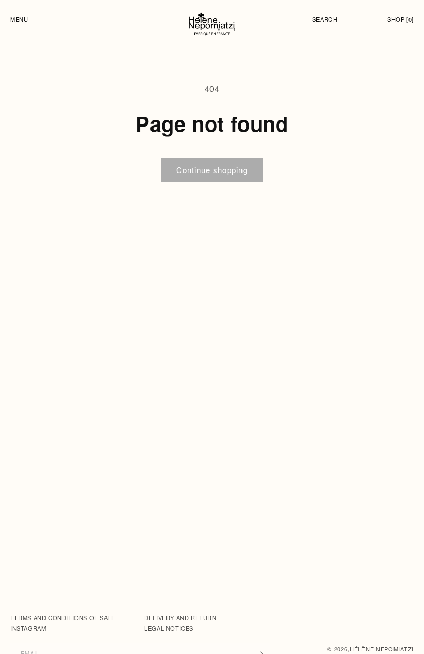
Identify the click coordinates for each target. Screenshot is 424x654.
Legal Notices (168, 628)
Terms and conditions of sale (63, 618)
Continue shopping (212, 169)
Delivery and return (180, 618)
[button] (21, 19)
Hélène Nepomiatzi (382, 649)
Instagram (28, 628)
